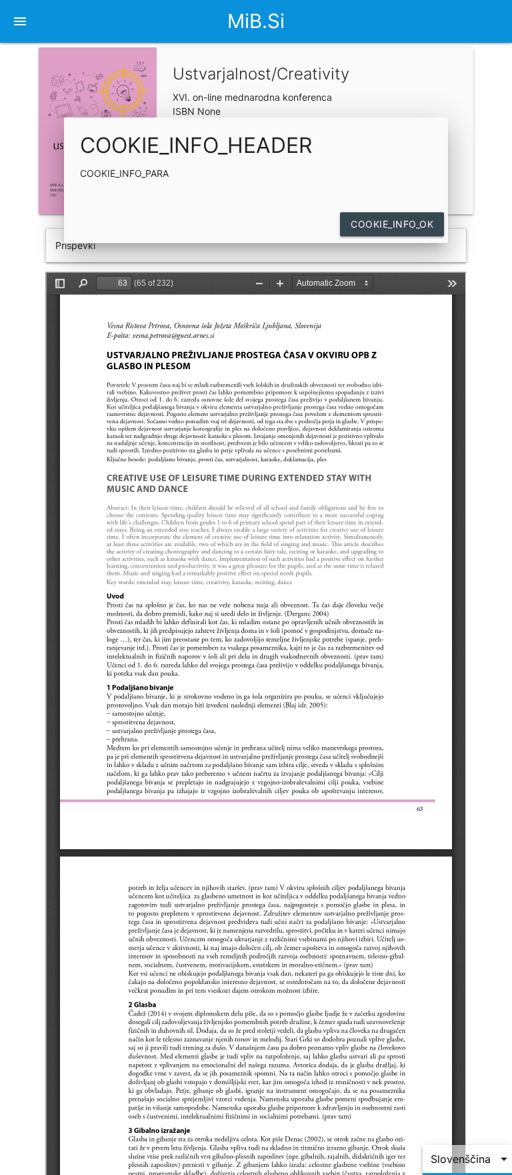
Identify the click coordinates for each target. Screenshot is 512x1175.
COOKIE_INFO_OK (392, 224)
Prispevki (75, 245)
